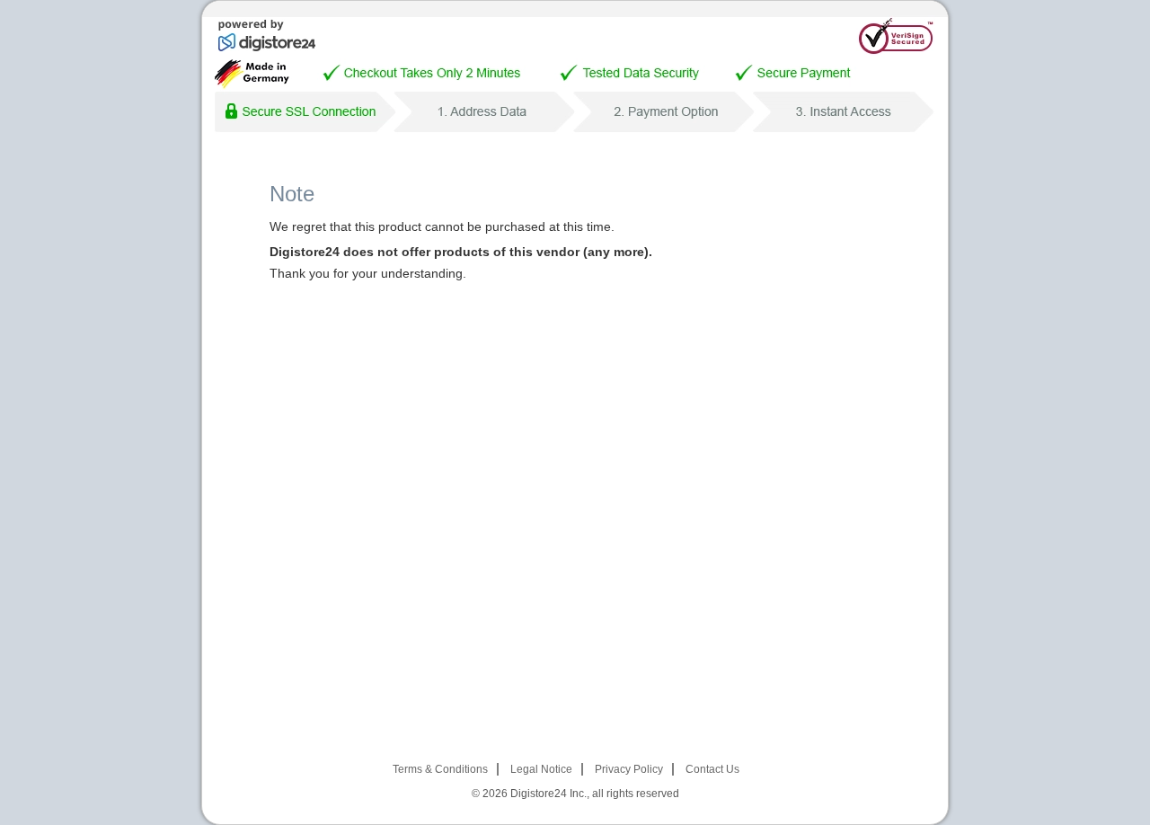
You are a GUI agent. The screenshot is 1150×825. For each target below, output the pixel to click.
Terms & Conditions (440, 769)
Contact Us (712, 769)
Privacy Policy (629, 769)
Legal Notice (541, 769)
